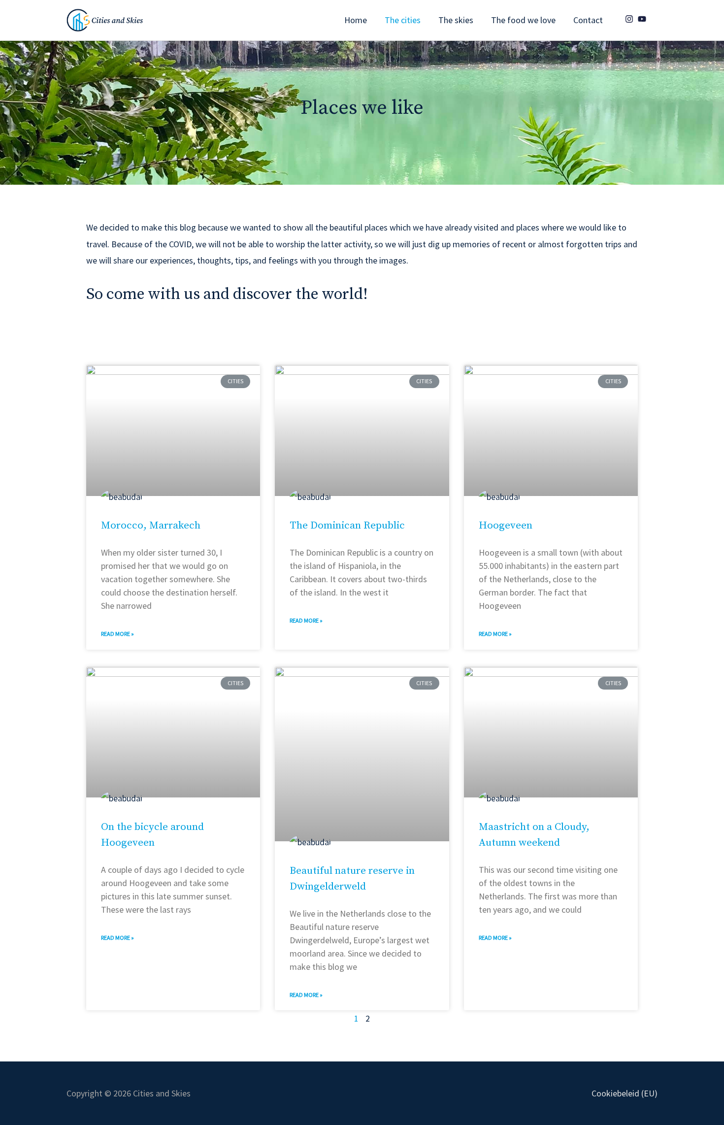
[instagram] (630, 19)
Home (355, 20)
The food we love (523, 20)
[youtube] (643, 19)
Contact (588, 20)
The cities (403, 20)
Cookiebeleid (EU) (625, 1093)
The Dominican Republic (347, 525)
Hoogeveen (505, 525)
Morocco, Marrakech (150, 525)
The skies (455, 20)
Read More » (117, 633)
